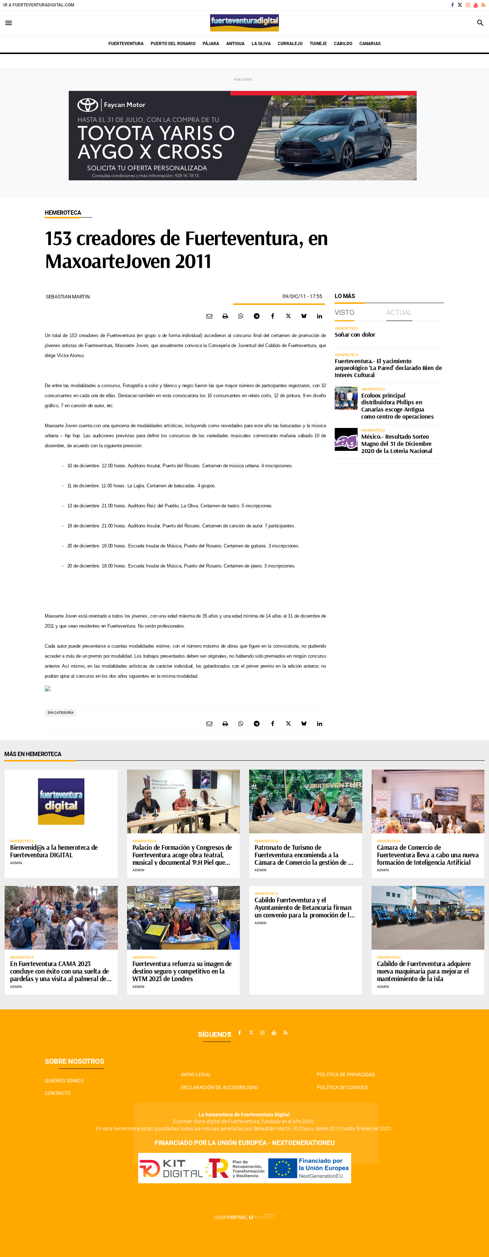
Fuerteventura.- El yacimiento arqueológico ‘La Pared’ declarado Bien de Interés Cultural (388, 368)
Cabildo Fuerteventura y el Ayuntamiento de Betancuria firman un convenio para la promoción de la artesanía (304, 911)
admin (16, 863)
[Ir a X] (459, 5)
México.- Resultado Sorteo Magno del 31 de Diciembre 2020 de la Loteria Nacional (396, 443)
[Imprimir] (225, 316)
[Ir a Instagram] (468, 5)
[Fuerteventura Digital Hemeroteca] (244, 23)
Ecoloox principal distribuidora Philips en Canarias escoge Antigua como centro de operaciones (397, 405)
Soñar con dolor (355, 334)
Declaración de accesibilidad (219, 1087)
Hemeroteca (63, 212)
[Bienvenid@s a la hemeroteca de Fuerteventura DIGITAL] (61, 801)
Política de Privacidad (346, 1074)
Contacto (58, 1093)
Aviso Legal (196, 1074)
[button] (185, 687)
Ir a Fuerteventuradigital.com (38, 5)
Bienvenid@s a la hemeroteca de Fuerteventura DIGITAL (54, 851)
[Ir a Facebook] (452, 5)
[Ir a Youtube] (476, 5)
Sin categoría (61, 713)
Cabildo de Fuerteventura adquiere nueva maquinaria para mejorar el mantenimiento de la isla (424, 971)
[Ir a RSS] (483, 5)
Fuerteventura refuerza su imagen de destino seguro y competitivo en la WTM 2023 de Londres (182, 971)
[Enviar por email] (209, 316)
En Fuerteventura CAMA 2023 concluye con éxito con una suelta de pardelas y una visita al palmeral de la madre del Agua (59, 974)
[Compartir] (240, 316)
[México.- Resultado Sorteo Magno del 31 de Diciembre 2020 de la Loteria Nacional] (346, 439)
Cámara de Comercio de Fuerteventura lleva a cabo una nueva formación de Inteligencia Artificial (428, 855)
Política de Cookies (342, 1087)
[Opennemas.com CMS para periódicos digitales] (244, 1217)
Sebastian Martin (68, 296)
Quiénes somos (64, 1080)
